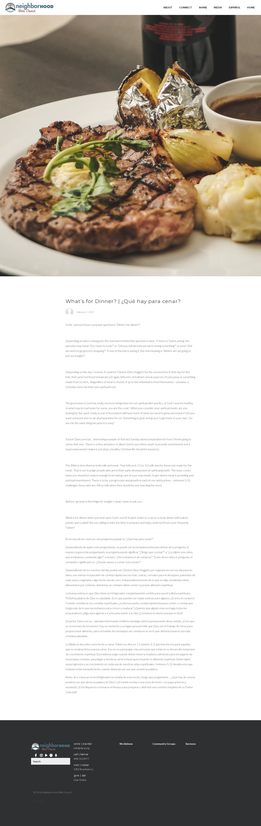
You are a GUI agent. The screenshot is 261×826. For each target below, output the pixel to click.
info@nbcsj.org (81, 748)
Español (234, 7)
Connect (185, 7)
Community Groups (164, 743)
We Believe (126, 743)
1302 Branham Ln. (84, 769)
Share (203, 7)
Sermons (191, 743)
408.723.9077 (81, 758)
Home (251, 7)
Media (218, 7)
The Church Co (37, 801)
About (167, 7)
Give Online (80, 779)
